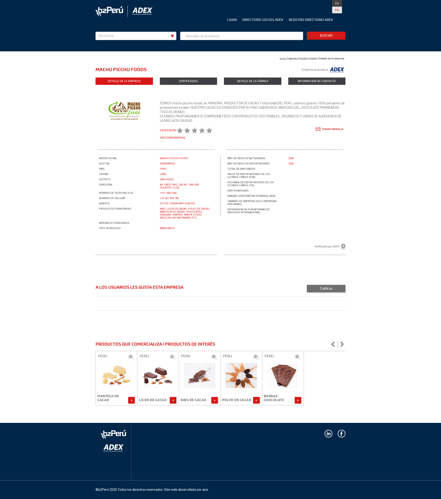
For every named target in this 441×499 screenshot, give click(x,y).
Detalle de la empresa (331, 58)
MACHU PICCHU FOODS (302, 58)
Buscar (326, 35)
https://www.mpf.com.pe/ (177, 203)
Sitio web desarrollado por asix (186, 489)
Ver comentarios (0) (172, 137)
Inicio (283, 58)
